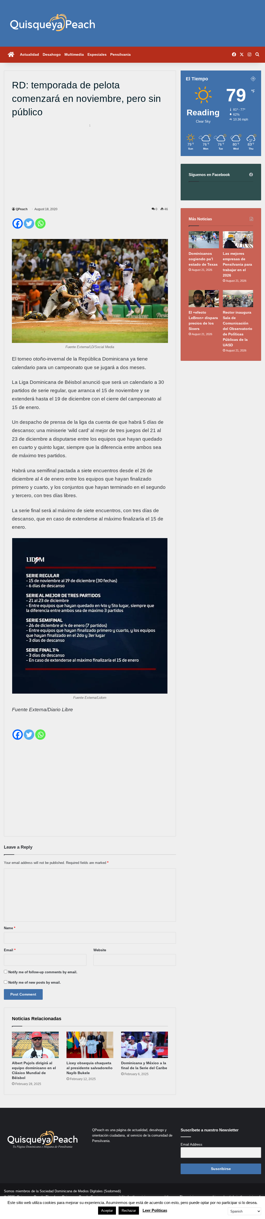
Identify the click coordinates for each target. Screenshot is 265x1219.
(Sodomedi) (112, 1191)
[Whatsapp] (40, 223)
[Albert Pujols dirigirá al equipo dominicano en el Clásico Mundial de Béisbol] (35, 1045)
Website (99, 950)
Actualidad (29, 54)
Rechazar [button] (129, 1211)
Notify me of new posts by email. (34, 982)
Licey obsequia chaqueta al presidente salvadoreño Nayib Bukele (90, 1068)
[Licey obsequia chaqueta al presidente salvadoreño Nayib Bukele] (90, 1045)
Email (10, 950)
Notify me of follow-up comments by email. (42, 972)
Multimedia (74, 54)
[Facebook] (17, 223)
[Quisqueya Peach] (52, 23)
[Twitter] (29, 223)
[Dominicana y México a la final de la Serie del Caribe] (144, 1045)
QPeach (21, 209)
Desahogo (52, 54)
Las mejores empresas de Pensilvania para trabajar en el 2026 (237, 264)
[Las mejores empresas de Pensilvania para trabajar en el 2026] (238, 239)
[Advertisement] (90, 164)
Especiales (97, 54)
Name (9, 928)
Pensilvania (120, 54)
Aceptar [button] (107, 1211)
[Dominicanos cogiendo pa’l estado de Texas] (204, 239)
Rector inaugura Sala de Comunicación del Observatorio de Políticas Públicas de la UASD (237, 328)
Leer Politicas (155, 1210)
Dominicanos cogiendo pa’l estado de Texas (203, 258)
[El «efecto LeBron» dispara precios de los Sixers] (204, 298)
